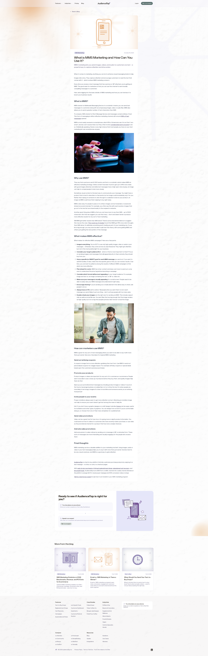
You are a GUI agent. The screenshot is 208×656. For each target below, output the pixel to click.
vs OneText (58, 644)
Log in (136, 3)
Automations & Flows (61, 617)
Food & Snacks (107, 619)
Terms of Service (88, 649)
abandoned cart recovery (121, 468)
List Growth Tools (76, 605)
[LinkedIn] (152, 650)
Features (58, 3)
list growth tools (79, 471)
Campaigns (58, 614)
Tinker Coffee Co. (92, 608)
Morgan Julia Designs (93, 611)
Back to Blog (76, 11)
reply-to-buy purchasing (85, 468)
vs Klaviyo (58, 641)
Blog (82, 3)
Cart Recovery (59, 611)
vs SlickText (74, 641)
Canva (118, 406)
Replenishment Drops (61, 608)
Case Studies (91, 602)
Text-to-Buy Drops (60, 605)
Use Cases (106, 638)
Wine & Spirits (106, 616)
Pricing (77, 3)
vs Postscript (75, 635)
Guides (89, 638)
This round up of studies (96, 223)
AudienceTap (78, 462)
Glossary (105, 641)
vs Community (59, 638)
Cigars (104, 622)
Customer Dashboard (77, 608)
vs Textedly (74, 644)
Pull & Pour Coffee (92, 614)
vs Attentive (58, 635)
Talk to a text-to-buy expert (82, 477)
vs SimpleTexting (75, 638)
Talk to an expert (147, 3)
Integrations (90, 641)
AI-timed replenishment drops (102, 468)
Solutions (105, 635)
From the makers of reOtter (102, 649)
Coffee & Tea (106, 605)
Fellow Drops (90, 605)
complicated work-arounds (120, 125)
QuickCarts (74, 611)
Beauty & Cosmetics (108, 608)
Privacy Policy (78, 649)
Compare (58, 633)
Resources (90, 633)
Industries (68, 3)
